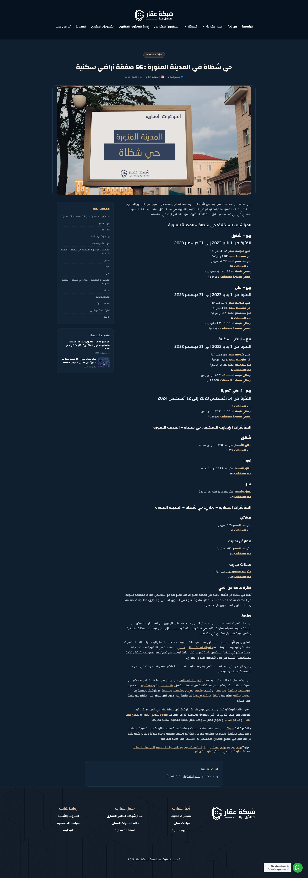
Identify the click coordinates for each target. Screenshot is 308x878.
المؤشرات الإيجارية (191, 747)
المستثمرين (146, 685)
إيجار (205, 747)
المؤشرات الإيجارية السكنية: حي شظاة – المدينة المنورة (85, 251)
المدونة (81, 26)
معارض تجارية (103, 297)
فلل (196, 751)
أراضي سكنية (218, 747)
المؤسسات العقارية (239, 690)
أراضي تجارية (234, 747)
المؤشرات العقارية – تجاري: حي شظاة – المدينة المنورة (86, 282)
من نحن (232, 26)
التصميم (178, 690)
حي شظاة (221, 751)
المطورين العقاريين (166, 26)
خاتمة (107, 317)
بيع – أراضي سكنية (100, 236)
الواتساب (230, 720)
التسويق (166, 690)
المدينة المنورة (242, 751)
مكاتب (106, 290)
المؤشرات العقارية (144, 747)
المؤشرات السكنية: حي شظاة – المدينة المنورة (86, 216)
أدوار (107, 266)
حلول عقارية (214, 26)
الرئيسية (247, 26)
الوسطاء (220, 690)
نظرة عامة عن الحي (100, 310)
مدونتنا (230, 728)
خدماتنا (192, 26)
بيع (230, 751)
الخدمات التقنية (242, 695)
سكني (181, 647)
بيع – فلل (105, 229)
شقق (209, 751)
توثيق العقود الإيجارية (205, 695)
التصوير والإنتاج (194, 690)
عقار (202, 751)
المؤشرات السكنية (167, 747)
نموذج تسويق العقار (155, 714)
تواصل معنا (63, 26)
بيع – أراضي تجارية (101, 243)
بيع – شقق (104, 223)
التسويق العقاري (102, 26)
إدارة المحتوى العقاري (134, 26)
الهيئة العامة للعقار (200, 647)
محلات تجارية (103, 303)
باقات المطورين (165, 685)
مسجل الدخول (191, 776)
